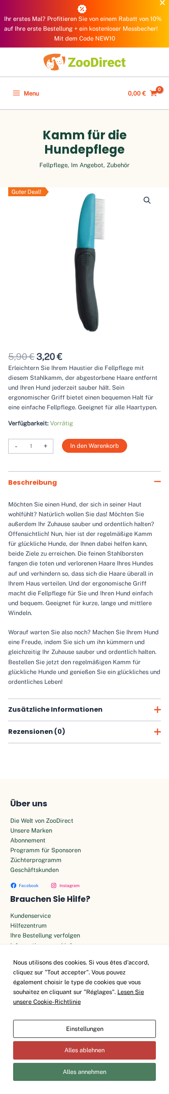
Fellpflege (53, 164)
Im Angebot (87, 164)
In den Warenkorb (94, 445)
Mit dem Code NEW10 (84, 38)
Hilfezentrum (28, 925)
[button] (147, 200)
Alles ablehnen (84, 1049)
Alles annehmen (84, 1071)
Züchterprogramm (36, 859)
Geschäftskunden (34, 869)
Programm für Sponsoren (45, 850)
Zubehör (118, 164)
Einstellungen (84, 1028)
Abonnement (28, 840)
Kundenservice (30, 915)
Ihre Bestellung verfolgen (45, 935)
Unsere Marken (31, 830)
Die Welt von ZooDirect (41, 820)
